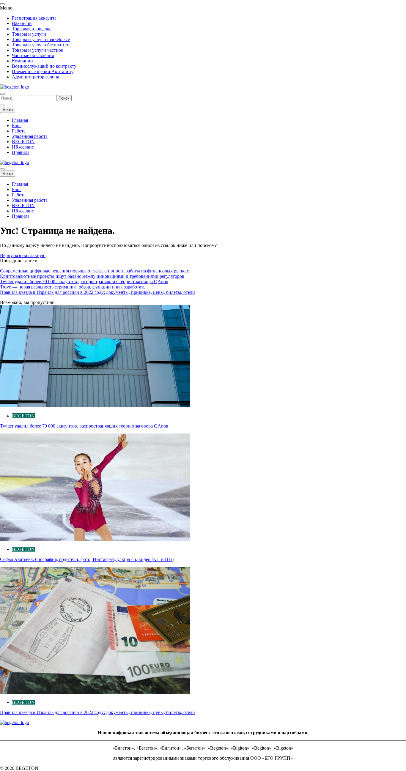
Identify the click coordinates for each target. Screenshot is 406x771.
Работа (19, 130)
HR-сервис (23, 146)
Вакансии (22, 23)
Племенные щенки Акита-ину (42, 71)
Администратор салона (35, 76)
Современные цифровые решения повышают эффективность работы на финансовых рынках (94, 270)
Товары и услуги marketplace (41, 39)
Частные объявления (33, 55)
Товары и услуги (29, 34)
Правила (20, 152)
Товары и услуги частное (37, 50)
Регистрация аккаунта (34, 18)
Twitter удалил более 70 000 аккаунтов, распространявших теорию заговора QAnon (84, 281)
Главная (20, 120)
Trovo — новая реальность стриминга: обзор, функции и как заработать (72, 286)
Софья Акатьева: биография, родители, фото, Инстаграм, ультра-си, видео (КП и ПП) (87, 559)
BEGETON (23, 141)
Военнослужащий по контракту (44, 66)
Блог (16, 125)
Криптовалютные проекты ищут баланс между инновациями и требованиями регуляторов (92, 276)
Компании (22, 60)
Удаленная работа (30, 136)
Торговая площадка (31, 28)
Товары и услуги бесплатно (40, 44)
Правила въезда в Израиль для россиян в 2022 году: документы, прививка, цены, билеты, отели (97, 292)
